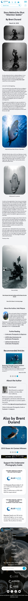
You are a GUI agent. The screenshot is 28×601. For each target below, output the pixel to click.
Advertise (14, 549)
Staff (14, 542)
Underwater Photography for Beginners (15, 334)
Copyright (14, 553)
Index (14, 546)
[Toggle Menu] (25, 1)
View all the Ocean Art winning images (15, 301)
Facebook (4, 409)
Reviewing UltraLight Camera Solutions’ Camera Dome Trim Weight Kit (13, 366)
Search (20, 5)
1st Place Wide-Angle (19, 79)
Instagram (12, 409)
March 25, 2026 (22, 372)
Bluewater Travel (8, 515)
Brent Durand (15, 19)
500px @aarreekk (16, 326)
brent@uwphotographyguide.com (17, 404)
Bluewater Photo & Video (13, 485)
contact (14, 539)
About (14, 535)
